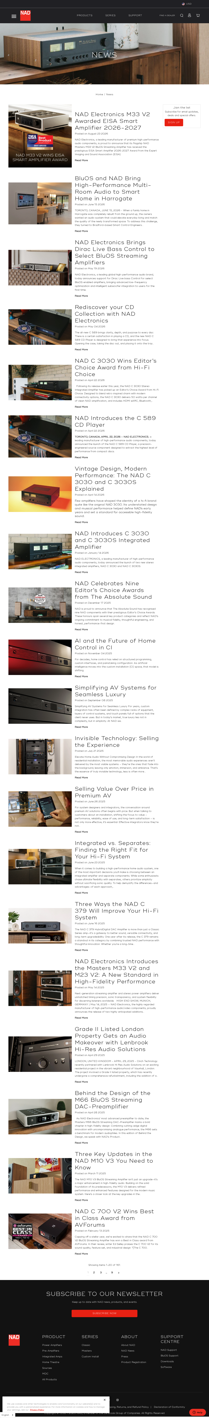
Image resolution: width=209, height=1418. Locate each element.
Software (166, 1367)
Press (124, 1356)
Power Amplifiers (52, 1345)
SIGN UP (174, 122)
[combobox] (7, 1415)
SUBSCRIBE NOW (105, 1313)
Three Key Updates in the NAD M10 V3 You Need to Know (114, 1161)
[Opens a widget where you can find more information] (197, 1412)
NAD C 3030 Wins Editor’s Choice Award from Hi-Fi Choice (116, 368)
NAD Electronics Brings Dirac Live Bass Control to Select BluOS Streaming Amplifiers (115, 252)
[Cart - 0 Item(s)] (198, 16)
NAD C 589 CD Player (122, 444)
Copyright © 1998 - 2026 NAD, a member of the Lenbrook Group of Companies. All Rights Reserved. (104, 1413)
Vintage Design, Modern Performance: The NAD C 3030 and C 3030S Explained (113, 478)
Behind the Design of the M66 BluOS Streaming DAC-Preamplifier (113, 1100)
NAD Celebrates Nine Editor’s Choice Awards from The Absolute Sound (113, 590)
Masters (87, 1350)
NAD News (127, 1350)
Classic (86, 1345)
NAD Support (169, 1350)
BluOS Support (169, 1355)
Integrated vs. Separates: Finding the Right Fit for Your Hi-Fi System (113, 850)
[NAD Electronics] (25, 15)
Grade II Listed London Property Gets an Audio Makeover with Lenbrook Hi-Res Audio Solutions (111, 1039)
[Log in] (188, 15)
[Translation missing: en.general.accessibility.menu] (14, 16)
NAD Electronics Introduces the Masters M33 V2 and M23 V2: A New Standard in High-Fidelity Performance (117, 971)
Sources (47, 1368)
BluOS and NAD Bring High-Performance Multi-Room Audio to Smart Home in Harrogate (113, 188)
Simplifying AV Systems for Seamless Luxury (116, 691)
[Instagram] (117, 1400)
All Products (49, 1379)
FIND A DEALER (167, 15)
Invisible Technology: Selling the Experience (117, 742)
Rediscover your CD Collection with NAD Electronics (105, 314)
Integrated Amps (52, 1356)
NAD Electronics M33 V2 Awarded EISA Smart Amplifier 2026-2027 (112, 121)
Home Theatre (50, 1362)
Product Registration (133, 1362)
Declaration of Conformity (169, 1407)
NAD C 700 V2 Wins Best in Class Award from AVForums (114, 1218)
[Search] (181, 15)
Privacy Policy (37, 1410)
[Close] (104, 1399)
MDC (45, 1373)
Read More (81, 160)
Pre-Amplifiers (50, 1350)
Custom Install (90, 1356)
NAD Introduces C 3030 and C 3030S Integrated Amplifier (112, 540)
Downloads (167, 1361)
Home (99, 94)
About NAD (128, 1345)
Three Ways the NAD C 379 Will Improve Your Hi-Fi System (117, 911)
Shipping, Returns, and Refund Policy (127, 1407)
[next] (119, 1272)
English (5, 1415)
